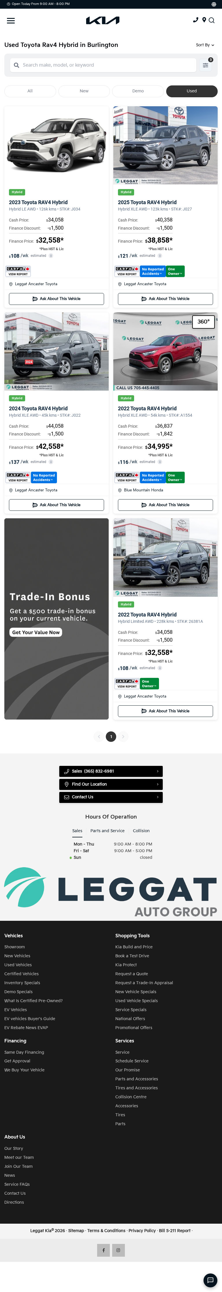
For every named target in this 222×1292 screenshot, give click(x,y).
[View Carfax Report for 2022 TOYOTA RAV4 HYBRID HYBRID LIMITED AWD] (136, 683)
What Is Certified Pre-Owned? (33, 1000)
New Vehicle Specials (135, 991)
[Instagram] (118, 1250)
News (9, 1175)
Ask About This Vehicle (60, 299)
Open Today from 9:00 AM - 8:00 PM (41, 4)
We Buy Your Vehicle (24, 1070)
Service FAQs (17, 1184)
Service (122, 1052)
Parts (120, 1123)
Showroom (14, 947)
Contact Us (15, 1193)
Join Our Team (18, 1166)
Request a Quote (131, 973)
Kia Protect (126, 964)
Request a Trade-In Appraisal (144, 982)
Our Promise (127, 1070)
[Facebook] (103, 1250)
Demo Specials (18, 991)
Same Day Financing (24, 1052)
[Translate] (213, 4)
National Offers (130, 1018)
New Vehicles (17, 956)
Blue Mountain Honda (143, 490)
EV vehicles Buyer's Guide (29, 1018)
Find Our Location (89, 784)
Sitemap (76, 1230)
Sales (77, 830)
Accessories (126, 1105)
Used (192, 91)
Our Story (13, 1148)
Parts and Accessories (136, 1079)
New (84, 91)
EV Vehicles (15, 1009)
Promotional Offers (133, 1027)
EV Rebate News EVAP (26, 1027)
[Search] (16, 65)
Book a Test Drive (132, 956)
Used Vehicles (18, 964)
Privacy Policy (142, 1230)
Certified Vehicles (21, 973)
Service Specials (131, 1009)
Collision (141, 830)
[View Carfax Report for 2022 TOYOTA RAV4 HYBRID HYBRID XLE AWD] (149, 477)
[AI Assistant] (210, 1280)
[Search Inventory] (211, 20)
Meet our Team (19, 1157)
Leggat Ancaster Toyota (36, 284)
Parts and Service (107, 830)
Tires (120, 1114)
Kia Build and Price (134, 947)
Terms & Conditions (106, 1230)
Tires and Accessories (136, 1088)
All (30, 91)
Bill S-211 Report (174, 1230)
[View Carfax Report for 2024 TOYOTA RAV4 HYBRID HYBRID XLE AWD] (31, 477)
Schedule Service (132, 1061)
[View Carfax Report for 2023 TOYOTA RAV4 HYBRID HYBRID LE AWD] (18, 271)
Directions (14, 1202)
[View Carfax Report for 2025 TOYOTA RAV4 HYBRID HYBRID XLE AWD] (149, 271)
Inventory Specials (22, 982)
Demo (138, 91)
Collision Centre (131, 1097)
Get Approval (17, 1061)
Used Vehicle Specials (136, 1000)
